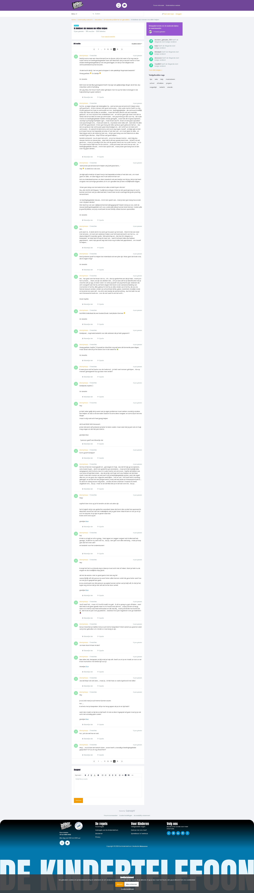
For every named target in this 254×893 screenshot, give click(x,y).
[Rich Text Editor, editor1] (108, 787)
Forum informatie (158, 5)
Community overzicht (85, 20)
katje (156, 46)
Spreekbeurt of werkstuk (139, 834)
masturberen (170, 79)
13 (111, 49)
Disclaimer (99, 834)
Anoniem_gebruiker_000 (163, 40)
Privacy (97, 837)
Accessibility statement (142, 815)
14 (114, 49)
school (152, 83)
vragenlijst (153, 87)
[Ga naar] (92, 14)
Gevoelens (98, 20)
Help (161, 79)
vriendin (170, 87)
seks (156, 79)
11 (104, 49)
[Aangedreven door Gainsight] (127, 811)
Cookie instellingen (125, 815)
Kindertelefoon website (173, 5)
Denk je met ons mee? (139, 830)
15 (117, 49)
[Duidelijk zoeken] (142, 14)
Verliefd (162, 87)
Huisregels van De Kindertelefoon (106, 830)
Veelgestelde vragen (138, 827)
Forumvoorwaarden (111, 815)
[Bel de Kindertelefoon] (118, 5)
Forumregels (99, 827)
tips (151, 79)
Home (73, 20)
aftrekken (160, 83)
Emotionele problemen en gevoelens (116, 20)
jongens (169, 83)
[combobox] (117, 14)
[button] (168, 13)
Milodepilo (158, 52)
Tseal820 (158, 64)
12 (108, 49)
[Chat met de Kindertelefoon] (124, 5)
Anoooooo (158, 58)
